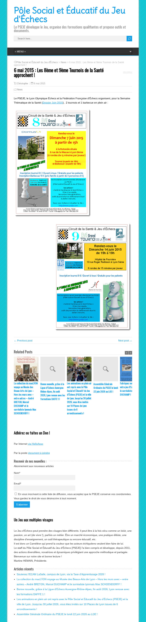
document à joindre (39, 452)
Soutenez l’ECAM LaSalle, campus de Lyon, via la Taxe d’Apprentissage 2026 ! (61, 574)
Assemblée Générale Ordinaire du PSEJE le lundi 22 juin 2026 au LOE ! (105, 387)
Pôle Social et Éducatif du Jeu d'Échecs (70, 14)
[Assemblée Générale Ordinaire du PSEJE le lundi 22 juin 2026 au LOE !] (106, 369)
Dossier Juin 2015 (53, 102)
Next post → (125, 340)
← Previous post (23, 340)
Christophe (22, 83)
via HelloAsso (35, 443)
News (20, 89)
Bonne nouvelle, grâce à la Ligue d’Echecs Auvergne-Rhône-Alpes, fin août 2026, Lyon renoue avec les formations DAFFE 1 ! (52, 391)
